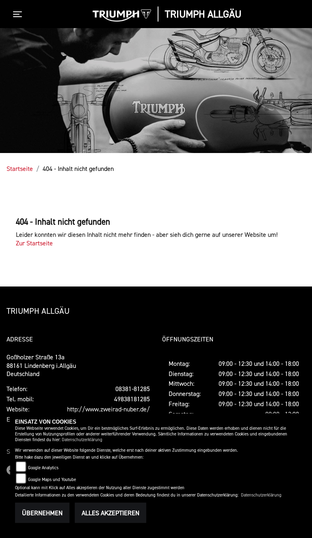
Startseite (19, 168)
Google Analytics (43, 467)
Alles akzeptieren (110, 513)
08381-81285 (132, 389)
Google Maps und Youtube (52, 479)
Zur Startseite (34, 243)
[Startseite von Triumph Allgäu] (122, 15)
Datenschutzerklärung (82, 439)
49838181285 (132, 399)
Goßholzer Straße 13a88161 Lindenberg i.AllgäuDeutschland (41, 365)
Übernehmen (42, 513)
